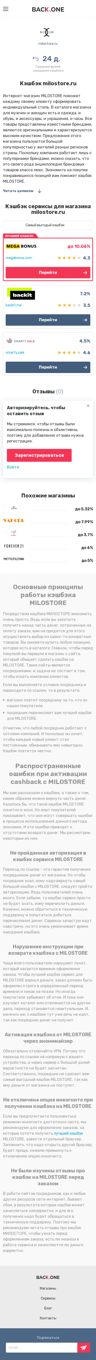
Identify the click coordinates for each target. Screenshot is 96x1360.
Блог (48, 1308)
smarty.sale (15, 352)
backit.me (14, 305)
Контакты (48, 1318)
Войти (13, 467)
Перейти (48, 272)
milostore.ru (48, 44)
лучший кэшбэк (68, 1133)
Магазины (48, 1288)
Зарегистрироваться (39, 455)
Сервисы (48, 1298)
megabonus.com (19, 258)
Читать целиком (18, 191)
